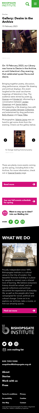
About (5, 372)
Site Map (5, 403)
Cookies (23, 398)
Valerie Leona (21, 119)
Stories (5, 14)
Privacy (23, 394)
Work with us (10, 380)
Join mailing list (15, 349)
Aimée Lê (17, 99)
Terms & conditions (9, 394)
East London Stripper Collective (20, 110)
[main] (19, 118)
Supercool (25, 408)
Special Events (14, 173)
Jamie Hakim (21, 104)
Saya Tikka (23, 115)
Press (5, 385)
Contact (23, 403)
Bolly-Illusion (8, 115)
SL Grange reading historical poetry (18, 150)
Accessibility (7, 398)
